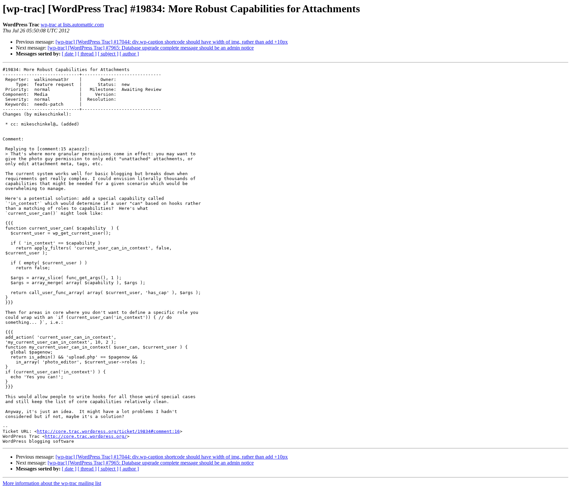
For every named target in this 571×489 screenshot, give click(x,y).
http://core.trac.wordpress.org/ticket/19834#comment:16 (108, 431)
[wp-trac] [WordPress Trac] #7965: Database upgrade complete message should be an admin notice (151, 48)
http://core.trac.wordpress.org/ (86, 436)
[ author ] (129, 53)
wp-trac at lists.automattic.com (72, 24)
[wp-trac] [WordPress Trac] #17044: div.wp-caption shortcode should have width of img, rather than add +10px (172, 42)
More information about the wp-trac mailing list (52, 483)
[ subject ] (108, 53)
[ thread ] (87, 53)
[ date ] (69, 53)
